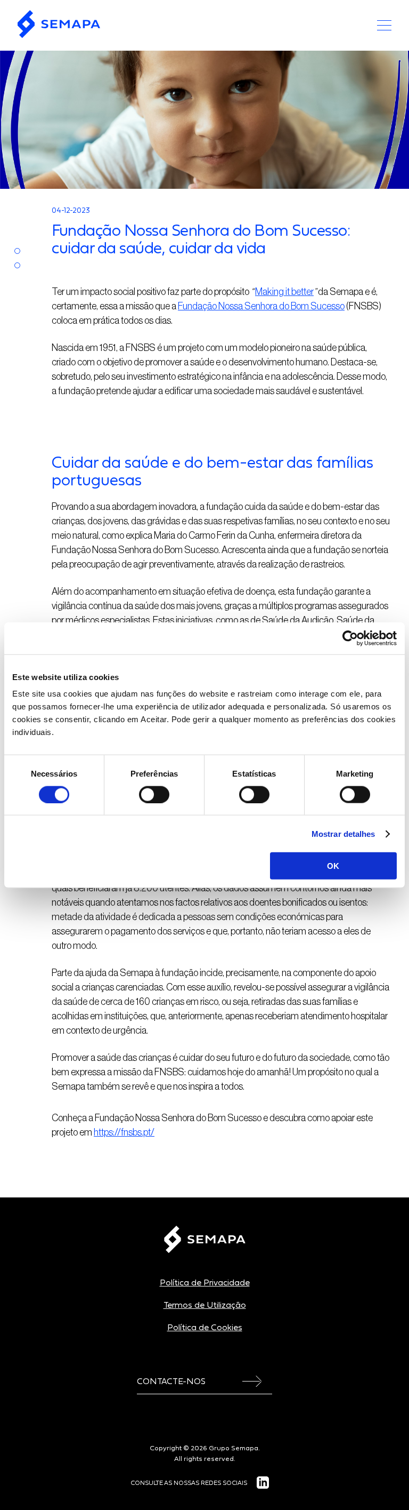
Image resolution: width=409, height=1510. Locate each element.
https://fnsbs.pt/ (124, 1132)
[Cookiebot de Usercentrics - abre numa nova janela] (350, 638)
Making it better (284, 292)
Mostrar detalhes (343, 833)
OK (333, 865)
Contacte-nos (171, 1381)
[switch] (154, 794)
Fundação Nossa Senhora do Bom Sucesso (261, 306)
